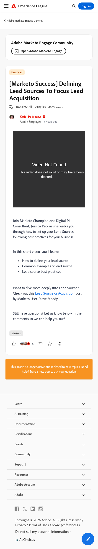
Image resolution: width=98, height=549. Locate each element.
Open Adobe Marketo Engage (41, 51)
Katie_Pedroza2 (30, 116)
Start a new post (40, 371)
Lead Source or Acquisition (55, 293)
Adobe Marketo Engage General (25, 20)
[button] (24, 107)
